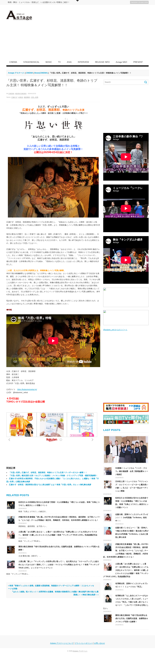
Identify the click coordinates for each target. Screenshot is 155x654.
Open (77, 1)
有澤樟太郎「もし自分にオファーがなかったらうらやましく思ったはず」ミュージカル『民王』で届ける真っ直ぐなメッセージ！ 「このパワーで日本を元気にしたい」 (125, 602)
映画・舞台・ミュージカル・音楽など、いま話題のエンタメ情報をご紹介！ (39, 2)
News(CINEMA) (20, 93)
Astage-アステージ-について (61, 643)
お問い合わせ (99, 643)
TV (59, 62)
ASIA (69, 62)
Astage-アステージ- (16, 73)
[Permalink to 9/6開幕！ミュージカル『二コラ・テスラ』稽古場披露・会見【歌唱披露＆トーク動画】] (126, 449)
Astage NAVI (121, 62)
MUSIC (49, 62)
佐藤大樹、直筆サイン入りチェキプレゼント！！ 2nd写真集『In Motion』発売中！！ (131, 517)
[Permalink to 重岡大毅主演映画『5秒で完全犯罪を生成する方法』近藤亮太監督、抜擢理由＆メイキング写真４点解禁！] (11, 549)
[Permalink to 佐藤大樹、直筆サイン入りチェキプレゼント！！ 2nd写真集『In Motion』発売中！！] (108, 517)
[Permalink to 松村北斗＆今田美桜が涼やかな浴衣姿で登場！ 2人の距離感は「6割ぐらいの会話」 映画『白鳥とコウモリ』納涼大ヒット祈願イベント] (11, 505)
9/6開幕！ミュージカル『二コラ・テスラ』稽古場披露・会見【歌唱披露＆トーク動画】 (131, 471)
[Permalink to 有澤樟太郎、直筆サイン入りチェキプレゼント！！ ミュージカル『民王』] (108, 586)
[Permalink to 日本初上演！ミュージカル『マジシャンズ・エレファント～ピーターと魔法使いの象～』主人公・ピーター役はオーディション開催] (108, 484)
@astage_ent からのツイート (115, 330)
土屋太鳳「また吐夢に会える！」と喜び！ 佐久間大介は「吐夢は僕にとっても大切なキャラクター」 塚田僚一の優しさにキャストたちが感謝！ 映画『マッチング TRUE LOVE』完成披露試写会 (125, 570)
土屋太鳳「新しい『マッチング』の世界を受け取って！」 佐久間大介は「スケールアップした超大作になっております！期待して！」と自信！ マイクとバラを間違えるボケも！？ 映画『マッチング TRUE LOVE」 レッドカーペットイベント (58, 564)
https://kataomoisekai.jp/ (27, 389)
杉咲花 (20, 97)
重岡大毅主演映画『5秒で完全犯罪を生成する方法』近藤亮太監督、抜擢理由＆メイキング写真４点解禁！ (131, 618)
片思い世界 (34, 97)
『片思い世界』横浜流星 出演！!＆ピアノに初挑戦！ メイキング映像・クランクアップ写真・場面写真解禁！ (53, 475)
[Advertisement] (93, 32)
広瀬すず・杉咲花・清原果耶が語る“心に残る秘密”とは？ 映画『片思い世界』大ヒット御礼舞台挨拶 (50, 485)
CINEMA (13, 62)
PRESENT (138, 62)
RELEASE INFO (102, 62)
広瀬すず (14, 97)
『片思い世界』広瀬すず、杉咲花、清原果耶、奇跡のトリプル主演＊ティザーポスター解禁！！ (48, 472)
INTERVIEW (83, 62)
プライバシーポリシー (84, 643)
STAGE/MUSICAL (31, 62)
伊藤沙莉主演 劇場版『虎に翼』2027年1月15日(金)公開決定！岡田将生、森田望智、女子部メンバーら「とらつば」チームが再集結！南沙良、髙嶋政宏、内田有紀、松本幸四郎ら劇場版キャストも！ (125, 550)
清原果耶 (27, 97)
